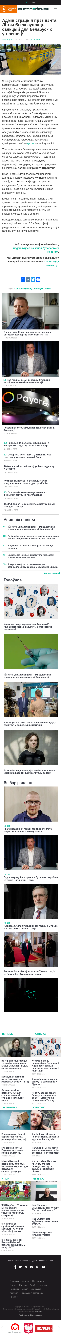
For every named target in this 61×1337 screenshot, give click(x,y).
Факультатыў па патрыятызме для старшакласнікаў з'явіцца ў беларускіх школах (33, 565)
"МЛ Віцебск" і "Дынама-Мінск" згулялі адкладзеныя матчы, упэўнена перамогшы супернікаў (14, 1210)
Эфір (51, 1261)
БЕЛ (27, 2)
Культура (39, 1107)
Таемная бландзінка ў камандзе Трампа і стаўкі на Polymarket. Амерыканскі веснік (29, 972)
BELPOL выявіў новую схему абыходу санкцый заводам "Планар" (29, 505)
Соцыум (7, 1033)
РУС (33, 2)
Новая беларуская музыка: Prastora (42, 1233)
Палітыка (35, 40)
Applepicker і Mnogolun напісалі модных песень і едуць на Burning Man (45, 1137)
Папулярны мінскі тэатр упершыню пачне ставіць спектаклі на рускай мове (46, 1150)
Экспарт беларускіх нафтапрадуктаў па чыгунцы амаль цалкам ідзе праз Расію (26, 482)
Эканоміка (9, 1107)
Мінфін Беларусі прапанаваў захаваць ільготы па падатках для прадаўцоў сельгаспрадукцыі (14, 1166)
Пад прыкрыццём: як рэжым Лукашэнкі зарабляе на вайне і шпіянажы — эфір (27, 381)
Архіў (32, 1285)
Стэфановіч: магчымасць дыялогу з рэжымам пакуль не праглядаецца (25, 493)
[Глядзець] (5, 380)
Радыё (13, 1285)
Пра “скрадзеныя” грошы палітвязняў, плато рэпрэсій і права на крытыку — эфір (28, 830)
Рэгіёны (23, 1285)
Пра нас (14, 1297)
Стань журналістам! (19, 1281)
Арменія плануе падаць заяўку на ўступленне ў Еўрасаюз (44, 1082)
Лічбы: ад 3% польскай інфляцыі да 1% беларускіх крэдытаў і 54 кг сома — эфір (27, 444)
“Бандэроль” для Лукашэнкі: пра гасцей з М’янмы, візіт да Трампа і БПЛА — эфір (31, 927)
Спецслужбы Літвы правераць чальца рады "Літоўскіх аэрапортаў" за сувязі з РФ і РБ (27, 333)
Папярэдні (2, 1328)
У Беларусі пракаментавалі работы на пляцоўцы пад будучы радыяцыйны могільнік (30, 724)
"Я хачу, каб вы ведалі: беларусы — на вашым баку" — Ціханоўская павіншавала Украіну (44, 1096)
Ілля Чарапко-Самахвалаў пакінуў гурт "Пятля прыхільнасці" (45, 1208)
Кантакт (14, 1293)
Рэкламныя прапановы (32, 1293)
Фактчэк (43, 1261)
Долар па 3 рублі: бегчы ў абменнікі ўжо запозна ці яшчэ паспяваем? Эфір (27, 456)
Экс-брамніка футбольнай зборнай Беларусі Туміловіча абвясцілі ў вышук (12, 1227)
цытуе (30, 143)
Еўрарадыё (7, 40)
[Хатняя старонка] (33, 9)
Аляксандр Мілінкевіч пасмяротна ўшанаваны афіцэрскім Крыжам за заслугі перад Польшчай (28, 1016)
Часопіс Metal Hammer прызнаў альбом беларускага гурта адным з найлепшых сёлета (44, 1166)
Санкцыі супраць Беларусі (28, 288)
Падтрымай (38, 1281)
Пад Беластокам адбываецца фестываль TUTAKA (45, 1221)
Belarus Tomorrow (22, 1261)
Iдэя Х (34, 1261)
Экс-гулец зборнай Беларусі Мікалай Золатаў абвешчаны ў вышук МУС (13, 1244)
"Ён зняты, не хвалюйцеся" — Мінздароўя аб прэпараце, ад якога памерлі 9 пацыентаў (31, 528)
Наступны (59, 1328)
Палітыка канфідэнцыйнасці (30, 1315)
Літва (48, 288)
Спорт (6, 1178)
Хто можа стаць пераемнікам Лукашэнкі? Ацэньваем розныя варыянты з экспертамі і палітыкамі (28, 627)
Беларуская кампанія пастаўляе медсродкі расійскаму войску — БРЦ (31, 556)
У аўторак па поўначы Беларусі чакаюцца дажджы (30, 547)
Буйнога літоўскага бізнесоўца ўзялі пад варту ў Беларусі (29, 467)
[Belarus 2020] (31, 1328)
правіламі (38, 1311)
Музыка (38, 1178)
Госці (10, 1261)
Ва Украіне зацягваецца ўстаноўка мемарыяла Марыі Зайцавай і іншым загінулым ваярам (33, 537)
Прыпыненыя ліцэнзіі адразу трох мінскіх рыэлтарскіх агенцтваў (13, 1137)
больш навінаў (52, 573)
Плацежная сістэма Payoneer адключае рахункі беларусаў (29, 429)
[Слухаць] (8, 826)
